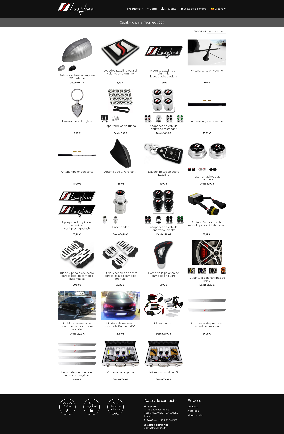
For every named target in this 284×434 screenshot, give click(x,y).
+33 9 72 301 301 (168, 420)
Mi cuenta (170, 8)
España (219, 8)
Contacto (193, 406)
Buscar (153, 9)
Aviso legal (193, 410)
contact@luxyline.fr (155, 427)
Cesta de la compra (195, 8)
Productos (133, 8)
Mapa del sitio (195, 415)
